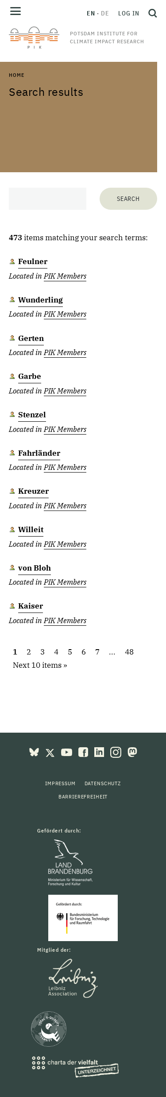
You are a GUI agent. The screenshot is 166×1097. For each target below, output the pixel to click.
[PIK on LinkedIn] (100, 751)
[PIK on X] (51, 751)
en (91, 13)
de (105, 13)
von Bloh (34, 568)
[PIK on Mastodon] (132, 751)
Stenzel (32, 415)
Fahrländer (39, 453)
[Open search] (150, 13)
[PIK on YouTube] (67, 751)
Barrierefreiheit (83, 796)
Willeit (30, 529)
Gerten (31, 338)
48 (129, 652)
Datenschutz (103, 783)
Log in (128, 13)
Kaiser (30, 606)
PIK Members (65, 276)
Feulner (32, 261)
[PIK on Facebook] (84, 751)
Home (16, 75)
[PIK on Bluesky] (35, 751)
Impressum (60, 783)
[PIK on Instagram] (116, 751)
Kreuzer (33, 491)
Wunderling (40, 300)
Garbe (29, 376)
